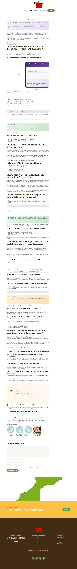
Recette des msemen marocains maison (20, 393)
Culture (35, 10)
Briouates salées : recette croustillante (14, 440)
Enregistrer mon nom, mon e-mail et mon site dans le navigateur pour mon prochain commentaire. (27, 467)
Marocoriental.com (38, 565)
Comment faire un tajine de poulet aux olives (15, 344)
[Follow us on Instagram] (40, 558)
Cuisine (30, 10)
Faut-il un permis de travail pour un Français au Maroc (23, 394)
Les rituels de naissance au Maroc (32, 343)
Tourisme (25, 10)
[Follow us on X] (36, 558)
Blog (45, 10)
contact (51, 10)
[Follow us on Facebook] (33, 558)
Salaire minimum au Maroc (12, 439)
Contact (60, 542)
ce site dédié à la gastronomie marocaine (28, 381)
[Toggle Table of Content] (13, 43)
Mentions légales (60, 543)
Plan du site (61, 541)
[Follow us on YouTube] (44, 558)
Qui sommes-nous (60, 537)
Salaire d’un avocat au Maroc (18, 395)
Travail (40, 10)
